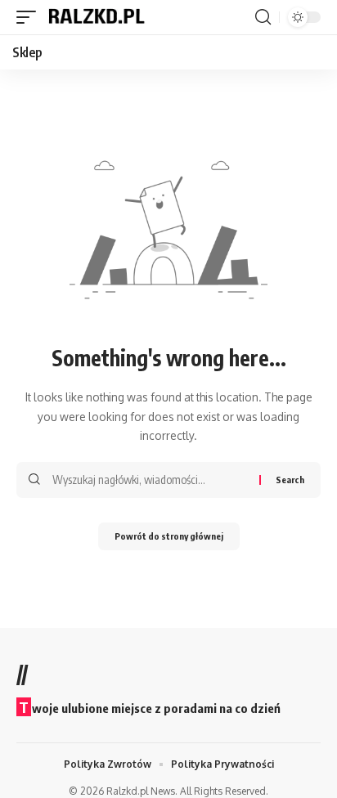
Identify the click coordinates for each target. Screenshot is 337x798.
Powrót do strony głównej (169, 536)
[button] (30, 17)
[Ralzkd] (95, 17)
